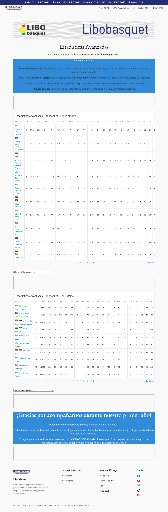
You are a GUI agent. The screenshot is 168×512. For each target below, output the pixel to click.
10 (92, 262)
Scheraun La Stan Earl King (18, 131)
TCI (60, 302)
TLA (87, 302)
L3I (150, 122)
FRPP (104, 122)
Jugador (18, 122)
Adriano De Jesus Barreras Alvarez (18, 164)
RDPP (52, 122)
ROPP (45, 122)
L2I (133, 122)
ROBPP (71, 122)
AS (113, 302)
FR (147, 302)
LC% (121, 122)
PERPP (91, 122)
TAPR (136, 302)
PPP (38, 122)
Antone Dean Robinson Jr (18, 230)
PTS (49, 302)
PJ (27, 122)
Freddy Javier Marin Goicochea (19, 145)
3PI (82, 302)
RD (103, 302)
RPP (58, 122)
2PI (71, 302)
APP (64, 122)
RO (98, 302)
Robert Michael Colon (18, 190)
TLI (93, 302)
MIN (42, 302)
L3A (144, 122)
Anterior (17, 262)
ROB (124, 302)
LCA (110, 122)
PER (118, 302)
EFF (151, 302)
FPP (98, 122)
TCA (54, 302)
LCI (116, 122)
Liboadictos (19, 479)
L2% (139, 122)
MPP (32, 122)
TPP (78, 122)
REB (108, 302)
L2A (127, 122)
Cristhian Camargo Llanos (18, 244)
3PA (77, 302)
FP (142, 302)
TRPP (84, 122)
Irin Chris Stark (19, 256)
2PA (66, 302)
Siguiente (150, 262)
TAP (130, 302)
